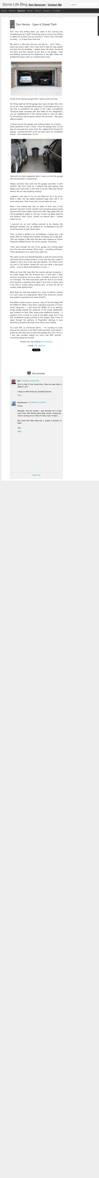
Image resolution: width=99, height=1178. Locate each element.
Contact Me (55, 4)
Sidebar (38, 10)
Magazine (21, 10)
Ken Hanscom (47, 341)
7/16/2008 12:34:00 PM (30, 380)
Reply (19, 395)
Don (19, 380)
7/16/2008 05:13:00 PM (36, 402)
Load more (36, 475)
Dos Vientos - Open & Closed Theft (36, 24)
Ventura (41, 345)
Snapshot (47, 10)
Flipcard (12, 10)
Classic (4, 10)
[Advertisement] (77, 60)
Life (35, 345)
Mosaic (30, 10)
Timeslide (56, 10)
